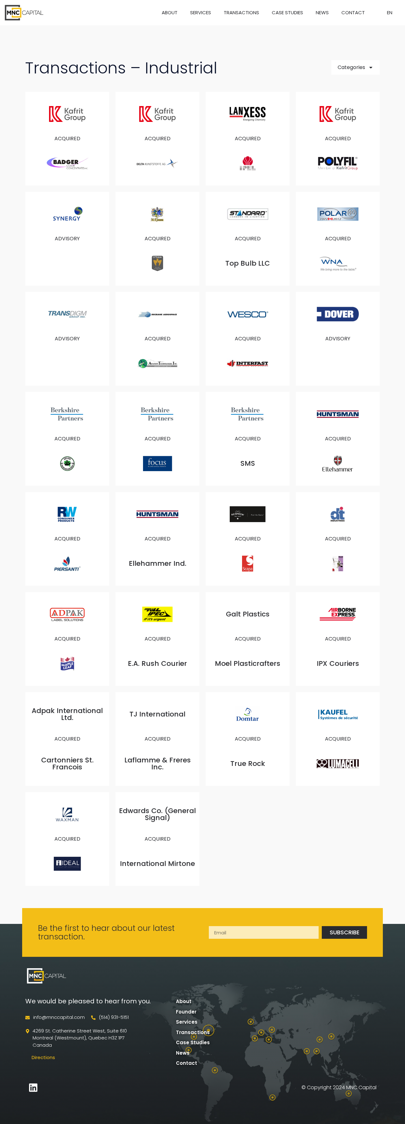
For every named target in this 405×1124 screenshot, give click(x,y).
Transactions (241, 12)
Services (200, 12)
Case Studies (287, 12)
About (170, 12)
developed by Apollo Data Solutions (88, 1087)
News (322, 12)
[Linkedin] (33, 1087)
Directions (43, 1057)
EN (389, 12)
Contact (353, 12)
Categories (351, 67)
